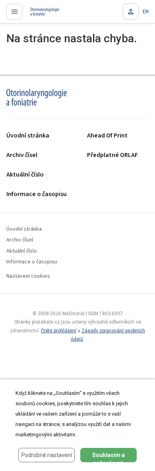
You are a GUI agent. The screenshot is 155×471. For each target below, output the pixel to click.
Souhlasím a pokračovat (108, 457)
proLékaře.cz (40, 14)
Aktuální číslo (25, 175)
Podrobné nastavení (46, 455)
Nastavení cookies (28, 276)
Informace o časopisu (36, 194)
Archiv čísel (21, 155)
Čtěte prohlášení (58, 331)
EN (146, 12)
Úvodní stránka (27, 135)
